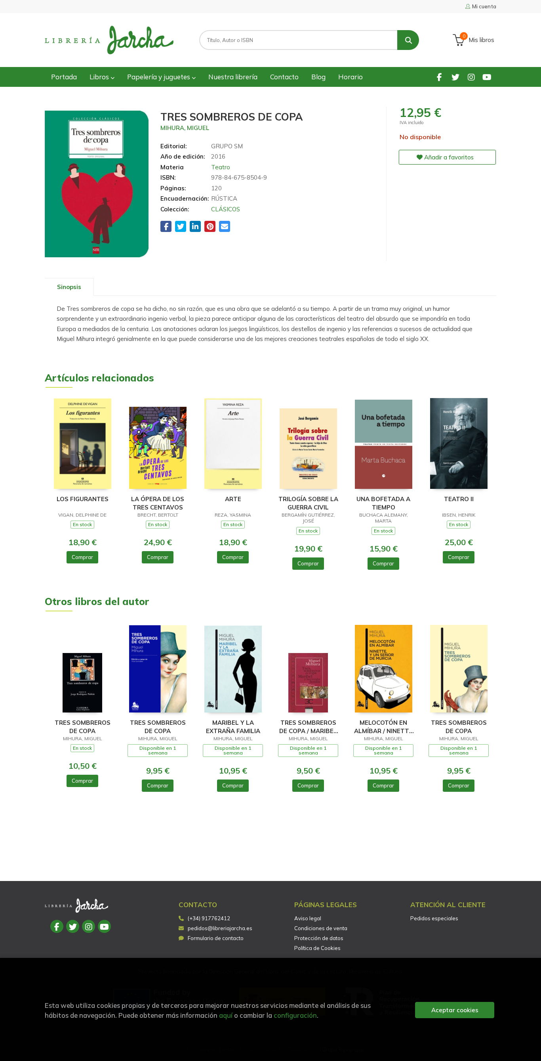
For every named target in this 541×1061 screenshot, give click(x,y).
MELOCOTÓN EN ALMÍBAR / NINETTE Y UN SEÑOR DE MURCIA (383, 726)
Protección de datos (318, 938)
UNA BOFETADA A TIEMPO (383, 503)
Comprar (82, 557)
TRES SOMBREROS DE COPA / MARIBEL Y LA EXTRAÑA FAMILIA (308, 726)
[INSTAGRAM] (471, 76)
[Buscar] (408, 40)
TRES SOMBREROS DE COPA (82, 726)
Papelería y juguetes (159, 77)
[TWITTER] (455, 76)
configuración (295, 1015)
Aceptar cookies (454, 1010)
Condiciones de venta (320, 928)
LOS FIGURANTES (83, 499)
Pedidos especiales (434, 918)
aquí (225, 1015)
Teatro (220, 167)
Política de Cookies (317, 948)
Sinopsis (69, 287)
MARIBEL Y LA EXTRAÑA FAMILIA (233, 726)
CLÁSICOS (225, 209)
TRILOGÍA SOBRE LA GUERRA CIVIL (308, 503)
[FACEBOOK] (439, 76)
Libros (100, 77)
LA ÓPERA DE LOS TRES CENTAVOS (157, 503)
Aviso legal (307, 918)
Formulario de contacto (216, 938)
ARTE (233, 499)
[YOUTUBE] (486, 76)
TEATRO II (459, 499)
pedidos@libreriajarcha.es (220, 928)
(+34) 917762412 (209, 918)
